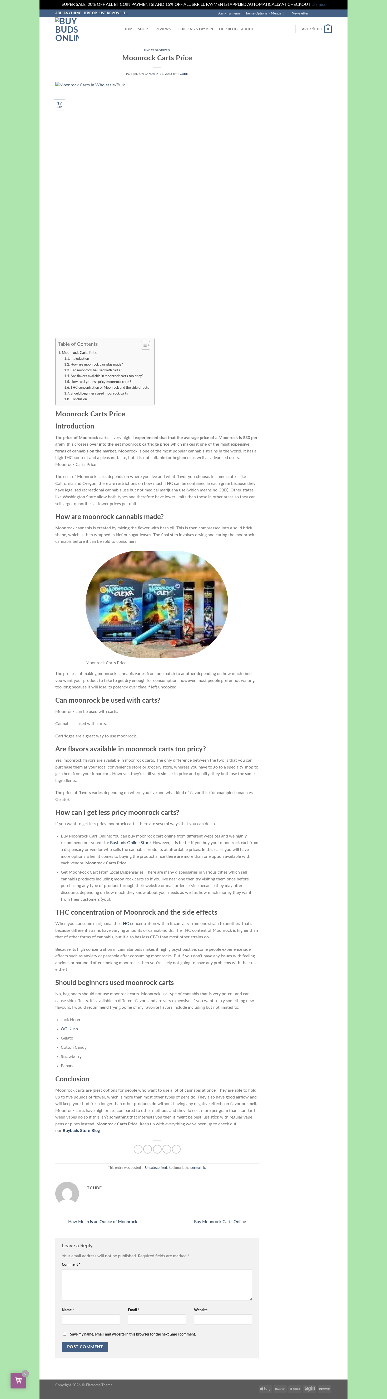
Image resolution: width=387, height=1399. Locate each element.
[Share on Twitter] (147, 1149)
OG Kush (69, 1029)
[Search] (118, 29)
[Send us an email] (329, 13)
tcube (183, 73)
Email (133, 1310)
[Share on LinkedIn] (176, 1149)
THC (125, 924)
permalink (197, 1167)
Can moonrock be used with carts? (96, 370)
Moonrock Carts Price (79, 353)
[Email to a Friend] (157, 1149)
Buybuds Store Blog (81, 1131)
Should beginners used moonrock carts (99, 393)
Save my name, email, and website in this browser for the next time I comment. (133, 1334)
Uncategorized (157, 50)
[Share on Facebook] (138, 1149)
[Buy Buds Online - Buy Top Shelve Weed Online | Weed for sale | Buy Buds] (81, 29)
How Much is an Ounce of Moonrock (102, 1222)
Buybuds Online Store (130, 843)
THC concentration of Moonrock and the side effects (110, 388)
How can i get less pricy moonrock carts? (101, 382)
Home (128, 29)
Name (68, 1310)
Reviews (163, 29)
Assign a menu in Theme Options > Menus (249, 13)
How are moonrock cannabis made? (97, 364)
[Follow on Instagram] (319, 13)
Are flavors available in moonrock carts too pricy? (107, 376)
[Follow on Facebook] (314, 13)
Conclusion (79, 399)
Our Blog (228, 29)
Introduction (80, 359)
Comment (71, 1265)
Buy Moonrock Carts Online (220, 1222)
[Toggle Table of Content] (143, 345)
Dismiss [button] (318, 4)
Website (200, 1310)
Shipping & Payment (196, 29)
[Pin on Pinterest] (166, 1149)
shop (143, 29)
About (247, 29)
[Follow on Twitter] (324, 13)
